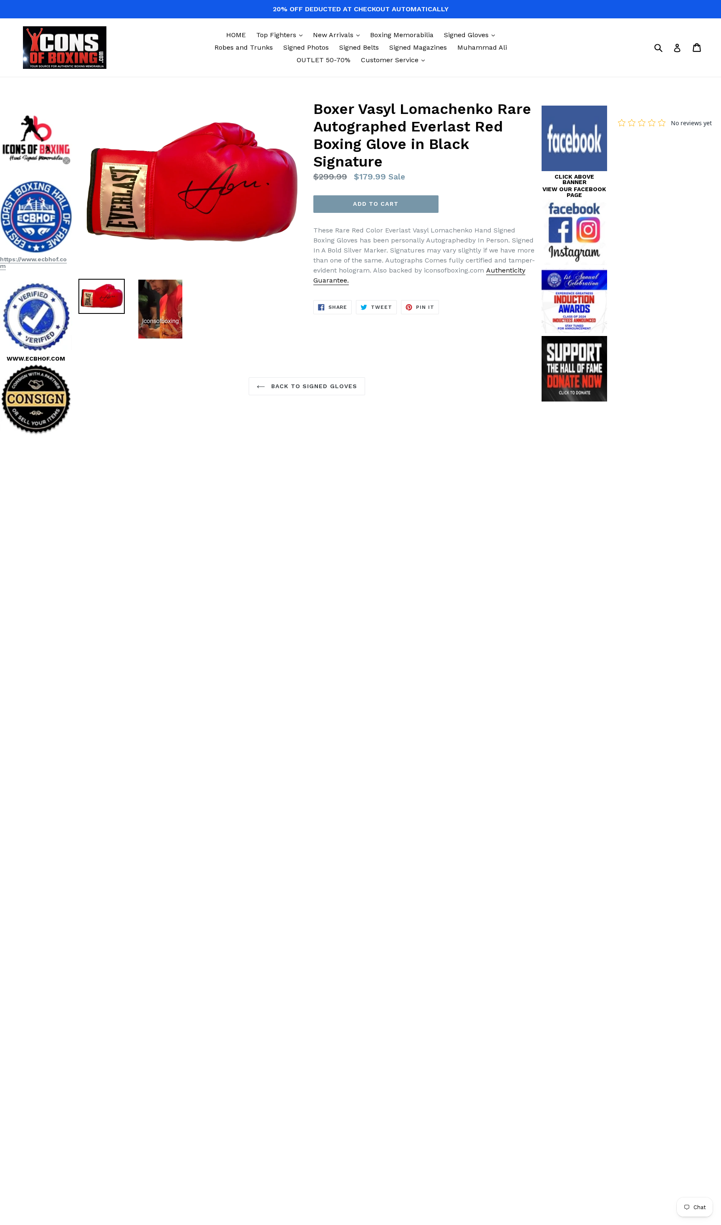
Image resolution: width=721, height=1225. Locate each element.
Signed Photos (306, 47)
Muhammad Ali (482, 47)
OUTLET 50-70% (323, 60)
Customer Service (395, 60)
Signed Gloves (471, 34)
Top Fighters (281, 34)
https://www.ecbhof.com (33, 263)
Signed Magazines (418, 47)
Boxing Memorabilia (402, 35)
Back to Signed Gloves (313, 386)
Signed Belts (359, 47)
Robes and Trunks (243, 47)
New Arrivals (338, 34)
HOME (236, 35)
